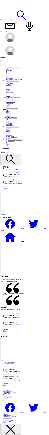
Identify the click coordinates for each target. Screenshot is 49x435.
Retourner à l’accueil (5, 281)
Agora (10, 117)
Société (10, 80)
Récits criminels (6, 148)
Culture (10, 126)
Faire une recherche (13, 281)
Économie (11, 97)
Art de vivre (12, 139)
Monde (10, 109)
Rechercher (3, 152)
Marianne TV (6, 166)
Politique (11, 67)
